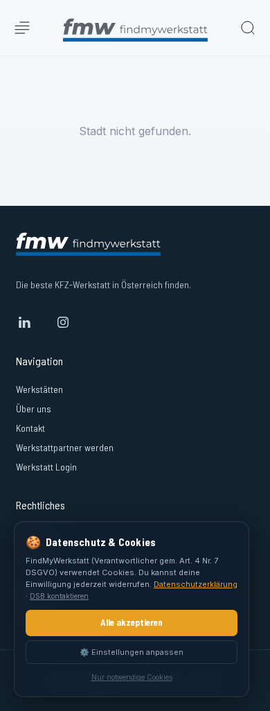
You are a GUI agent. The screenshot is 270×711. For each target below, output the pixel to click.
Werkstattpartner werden (65, 447)
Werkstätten (39, 389)
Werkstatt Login (46, 467)
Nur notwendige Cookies (131, 677)
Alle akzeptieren (131, 622)
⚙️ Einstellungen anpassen (131, 652)
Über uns (33, 408)
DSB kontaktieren (59, 596)
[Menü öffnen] (22, 27)
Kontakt (30, 428)
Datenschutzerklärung (195, 584)
